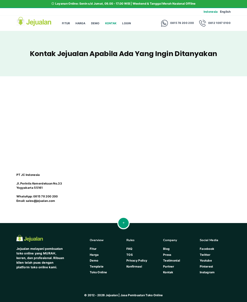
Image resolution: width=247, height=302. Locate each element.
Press (167, 255)
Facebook (207, 249)
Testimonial (171, 260)
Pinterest (206, 266)
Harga (80, 23)
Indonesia (211, 11)
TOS (129, 255)
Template (96, 266)
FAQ (129, 249)
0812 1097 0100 (219, 22)
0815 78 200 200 (182, 22)
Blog (166, 249)
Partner (168, 266)
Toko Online (98, 272)
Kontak (111, 23)
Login (126, 23)
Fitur (66, 23)
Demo (95, 23)
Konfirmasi (134, 266)
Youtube (206, 260)
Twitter (205, 255)
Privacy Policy (136, 260)
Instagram (207, 272)
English (225, 11)
